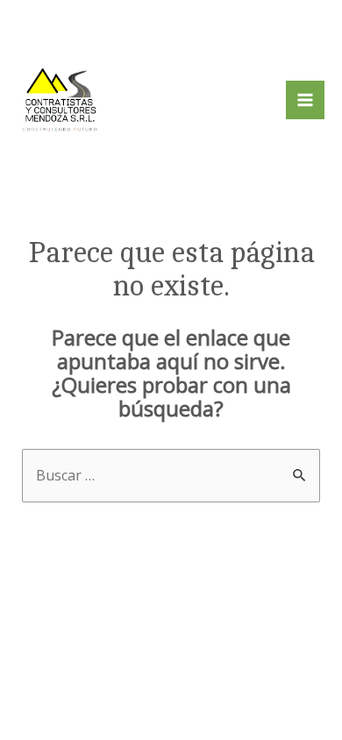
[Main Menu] (305, 100)
